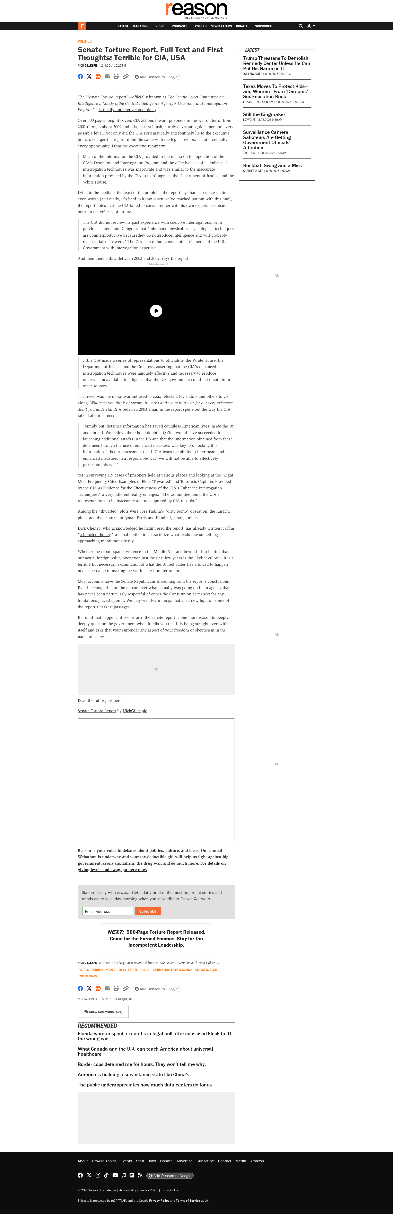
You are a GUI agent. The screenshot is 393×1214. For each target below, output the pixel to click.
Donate (242, 26)
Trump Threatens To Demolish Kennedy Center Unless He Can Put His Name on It (276, 63)
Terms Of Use (170, 1190)
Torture (97, 969)
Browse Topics (104, 1160)
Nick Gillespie (87, 65)
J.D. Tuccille (251, 152)
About (83, 1160)
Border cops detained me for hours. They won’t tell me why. (142, 1064)
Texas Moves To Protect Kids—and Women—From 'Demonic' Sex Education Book (275, 91)
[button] (311, 26)
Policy (145, 969)
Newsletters (221, 26)
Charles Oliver (253, 170)
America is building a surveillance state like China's (133, 1074)
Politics (85, 41)
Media (240, 1160)
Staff (140, 1160)
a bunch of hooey (95, 534)
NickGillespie (135, 710)
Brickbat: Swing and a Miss (272, 165)
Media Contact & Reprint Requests (105, 999)
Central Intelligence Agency (172, 969)
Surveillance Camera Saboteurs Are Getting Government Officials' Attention (267, 140)
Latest (123, 26)
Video (160, 26)
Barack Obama (88, 976)
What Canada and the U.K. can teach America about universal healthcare (145, 1051)
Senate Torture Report (97, 710)
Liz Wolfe (249, 119)
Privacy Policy (148, 1190)
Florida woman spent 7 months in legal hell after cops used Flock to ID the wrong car (154, 1036)
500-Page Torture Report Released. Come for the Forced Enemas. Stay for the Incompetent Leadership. (156, 938)
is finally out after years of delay (127, 109)
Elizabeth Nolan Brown (259, 101)
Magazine (140, 26)
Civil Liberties (128, 969)
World (110, 969)
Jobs (152, 1160)
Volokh (201, 26)
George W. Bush (206, 969)
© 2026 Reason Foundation (97, 1190)
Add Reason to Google (158, 76)
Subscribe (264, 26)
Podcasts (180, 26)
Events (126, 1160)
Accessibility (127, 1190)
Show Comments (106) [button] (105, 1012)
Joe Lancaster (252, 73)
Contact (224, 1160)
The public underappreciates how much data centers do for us (145, 1085)
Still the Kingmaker (264, 114)
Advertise (185, 1160)
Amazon (257, 1160)
